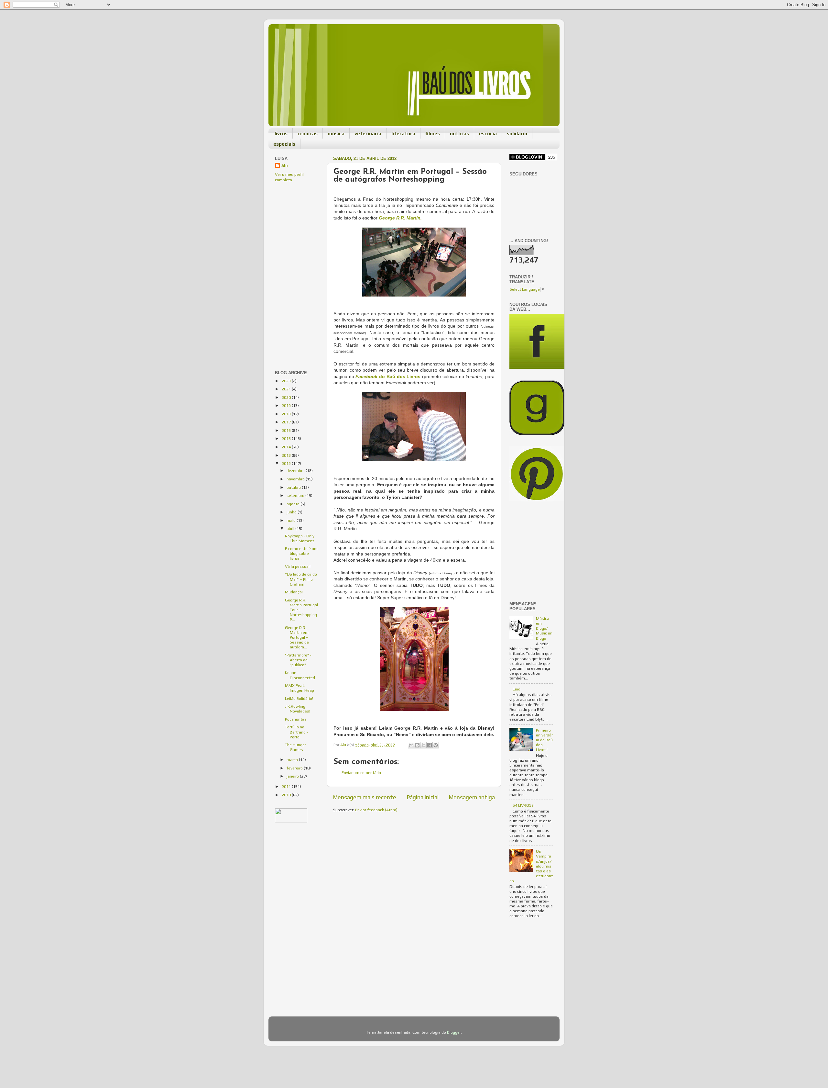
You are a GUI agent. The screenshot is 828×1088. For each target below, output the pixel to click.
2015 (287, 438)
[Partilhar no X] (423, 745)
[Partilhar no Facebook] (429, 745)
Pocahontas (296, 719)
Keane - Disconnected (300, 675)
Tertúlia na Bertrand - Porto (296, 731)
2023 (287, 380)
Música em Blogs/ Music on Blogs (544, 628)
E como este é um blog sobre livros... (301, 553)
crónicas (308, 133)
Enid (516, 689)
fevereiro (295, 768)
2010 (287, 794)
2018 (287, 413)
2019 (287, 405)
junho (292, 512)
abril (291, 528)
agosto (293, 503)
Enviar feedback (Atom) (376, 809)
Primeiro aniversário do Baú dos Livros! (544, 740)
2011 (287, 786)
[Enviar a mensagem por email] (411, 745)
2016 (287, 430)
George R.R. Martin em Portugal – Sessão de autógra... (297, 637)
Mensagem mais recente (364, 797)
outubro (294, 487)
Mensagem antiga (472, 797)
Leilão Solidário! (299, 698)
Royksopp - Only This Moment (299, 538)
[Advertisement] (294, 231)
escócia (488, 133)
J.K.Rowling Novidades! (297, 708)
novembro (296, 479)
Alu (284, 165)
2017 (287, 422)
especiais (284, 144)
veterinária (367, 133)
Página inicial (423, 797)
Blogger (454, 1032)
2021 (287, 389)
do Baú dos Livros (387, 376)
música (336, 133)
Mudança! (294, 591)
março (293, 759)
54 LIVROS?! (524, 805)
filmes (432, 133)
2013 (287, 455)
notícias (459, 133)
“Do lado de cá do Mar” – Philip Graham (301, 579)
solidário (517, 133)
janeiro (293, 776)
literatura (403, 133)
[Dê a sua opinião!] (417, 745)
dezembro (296, 470)
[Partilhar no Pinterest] (435, 745)
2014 (287, 446)
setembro (296, 495)
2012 (287, 463)
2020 (287, 397)
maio (292, 520)
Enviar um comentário (361, 772)
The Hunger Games (295, 747)
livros (281, 133)
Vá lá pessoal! (297, 566)
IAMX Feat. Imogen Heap (299, 688)
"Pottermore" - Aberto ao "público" (298, 660)
